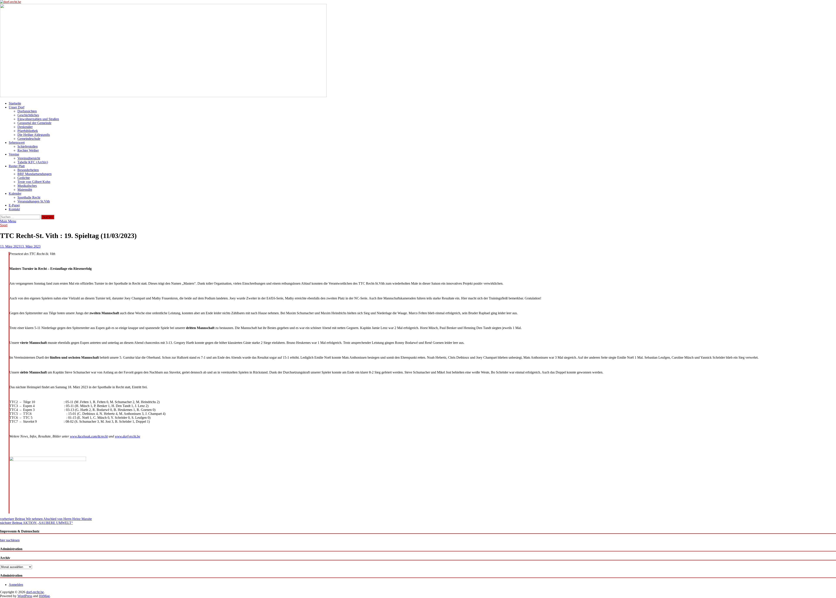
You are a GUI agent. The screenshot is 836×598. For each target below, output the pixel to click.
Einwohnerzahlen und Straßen (38, 119)
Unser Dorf (16, 107)
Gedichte (23, 178)
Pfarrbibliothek (27, 131)
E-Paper (14, 205)
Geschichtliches (28, 115)
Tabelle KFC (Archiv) (32, 162)
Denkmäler (25, 127)
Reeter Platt (17, 166)
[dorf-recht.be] (163, 96)
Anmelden (16, 584)
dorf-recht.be (35, 592)
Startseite (15, 103)
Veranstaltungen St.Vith (33, 201)
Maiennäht (24, 189)
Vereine (14, 154)
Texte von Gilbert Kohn (33, 182)
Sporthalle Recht (28, 197)
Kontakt (14, 209)
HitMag (44, 596)
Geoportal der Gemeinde (34, 123)
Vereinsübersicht (28, 158)
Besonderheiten (28, 170)
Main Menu (8, 221)
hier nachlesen (10, 540)
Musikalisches (27, 186)
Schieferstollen (27, 146)
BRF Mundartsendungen (34, 174)
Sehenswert (17, 142)
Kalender (15, 193)
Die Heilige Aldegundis (33, 135)
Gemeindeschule (28, 138)
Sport (3, 225)
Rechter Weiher (28, 150)
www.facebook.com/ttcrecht (89, 436)
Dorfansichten (27, 111)
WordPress (24, 596)
